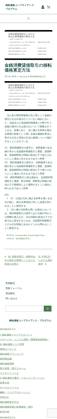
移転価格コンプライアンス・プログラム (30, 320)
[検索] (47, 309)
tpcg (25, 76)
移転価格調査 (7, 363)
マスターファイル (9, 373)
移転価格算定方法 (38, 76)
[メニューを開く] (28, 18)
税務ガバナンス (8, 349)
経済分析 (4, 411)
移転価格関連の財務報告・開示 (16, 406)
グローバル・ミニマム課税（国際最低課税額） (24, 339)
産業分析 (4, 382)
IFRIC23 (4, 397)
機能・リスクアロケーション (15, 392)
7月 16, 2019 (10, 76)
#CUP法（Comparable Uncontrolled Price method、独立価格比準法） (26, 237)
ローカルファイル (9, 387)
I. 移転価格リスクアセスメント (16, 334)
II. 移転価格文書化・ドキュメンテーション (22, 378)
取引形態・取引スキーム (13, 368)
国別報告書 (6, 358)
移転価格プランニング (12, 354)
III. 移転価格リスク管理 (12, 344)
